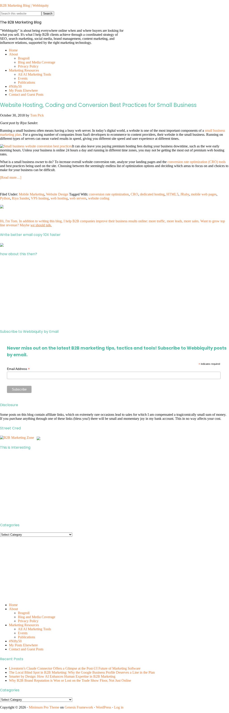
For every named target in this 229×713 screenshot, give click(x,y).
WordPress (103, 707)
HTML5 (172, 194)
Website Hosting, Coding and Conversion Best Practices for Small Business (98, 105)
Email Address (18, 369)
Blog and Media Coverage (36, 617)
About (13, 609)
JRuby (184, 194)
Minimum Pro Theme (44, 707)
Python (5, 198)
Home (13, 605)
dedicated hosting (152, 194)
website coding (98, 198)
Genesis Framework (79, 707)
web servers (78, 198)
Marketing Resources (24, 625)
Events (23, 633)
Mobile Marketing (31, 194)
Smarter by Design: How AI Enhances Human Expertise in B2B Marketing (62, 676)
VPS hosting (40, 198)
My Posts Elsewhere (23, 645)
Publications (26, 637)
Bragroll (24, 613)
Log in (118, 707)
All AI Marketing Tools (34, 629)
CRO (134, 194)
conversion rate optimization (109, 194)
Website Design (57, 194)
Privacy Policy (28, 621)
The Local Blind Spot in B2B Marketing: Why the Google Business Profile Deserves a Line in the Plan (82, 672)
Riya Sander (20, 198)
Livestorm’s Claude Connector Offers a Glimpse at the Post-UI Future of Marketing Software (74, 668)
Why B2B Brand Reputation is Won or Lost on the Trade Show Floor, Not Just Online (70, 680)
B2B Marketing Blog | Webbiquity (24, 5)
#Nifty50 (15, 641)
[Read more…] (10, 177)
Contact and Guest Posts (26, 649)
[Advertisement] (114, 292)
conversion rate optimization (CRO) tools (197, 162)
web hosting (59, 198)
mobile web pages (203, 194)
